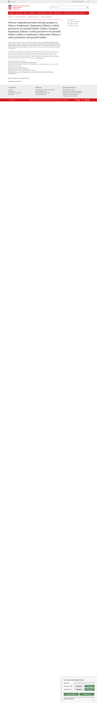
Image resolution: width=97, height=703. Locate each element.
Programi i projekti (58, 13)
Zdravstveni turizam (68, 13)
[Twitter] (77, 100)
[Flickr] (81, 100)
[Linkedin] (88, 100)
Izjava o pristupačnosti (63, 99)
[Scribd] (83, 100)
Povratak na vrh (12, 99)
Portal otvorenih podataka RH (14, 92)
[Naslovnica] (28, 7)
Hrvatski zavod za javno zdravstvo (70, 94)
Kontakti (50, 13)
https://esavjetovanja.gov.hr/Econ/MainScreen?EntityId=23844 (22, 62)
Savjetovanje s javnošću (33, 16)
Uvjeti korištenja (56, 99)
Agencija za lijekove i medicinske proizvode (72, 91)
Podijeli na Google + (74, 25)
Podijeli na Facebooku (75, 21)
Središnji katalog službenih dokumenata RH (45, 89)
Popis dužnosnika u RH (40, 94)
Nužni (65, 683)
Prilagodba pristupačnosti (78, 1)
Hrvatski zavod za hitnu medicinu (70, 96)
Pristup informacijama (42, 13)
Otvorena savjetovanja (46, 16)
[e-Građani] (14, 2)
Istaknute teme (18, 13)
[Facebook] (74, 100)
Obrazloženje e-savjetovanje (14, 81)
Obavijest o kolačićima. (69, 698)
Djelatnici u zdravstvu (80, 13)
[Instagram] (86, 100)
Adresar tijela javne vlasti (41, 91)
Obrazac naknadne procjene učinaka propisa (18, 78)
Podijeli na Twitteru (74, 23)
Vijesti (25, 13)
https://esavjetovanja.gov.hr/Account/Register (18, 68)
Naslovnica (10, 16)
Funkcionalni (67, 686)
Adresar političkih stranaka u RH (42, 92)
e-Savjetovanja (11, 91)
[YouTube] (79, 100)
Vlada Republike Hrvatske (68, 89)
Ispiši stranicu (73, 19)
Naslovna (12, 13)
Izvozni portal (11, 94)
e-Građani (10, 89)
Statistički (66, 689)
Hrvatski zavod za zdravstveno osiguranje (72, 92)
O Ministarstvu (31, 13)
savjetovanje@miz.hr (40, 57)
